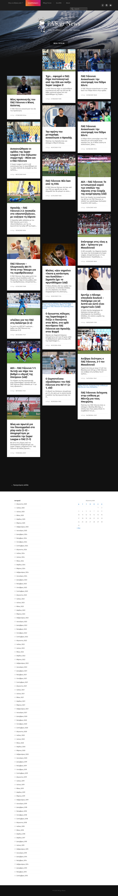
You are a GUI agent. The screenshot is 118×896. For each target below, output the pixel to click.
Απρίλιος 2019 (20, 792)
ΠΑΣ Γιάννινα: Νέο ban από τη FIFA (58, 182)
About (68, 3)
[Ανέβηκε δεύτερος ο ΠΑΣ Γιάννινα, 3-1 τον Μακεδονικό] (94, 341)
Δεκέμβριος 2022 (21, 625)
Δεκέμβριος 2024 (21, 534)
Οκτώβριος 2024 (21, 542)
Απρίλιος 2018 (20, 834)
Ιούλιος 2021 (20, 690)
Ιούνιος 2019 (20, 784)
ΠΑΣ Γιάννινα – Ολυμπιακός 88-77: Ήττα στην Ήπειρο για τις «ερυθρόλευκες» (23, 268)
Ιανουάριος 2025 (21, 530)
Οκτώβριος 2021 (21, 678)
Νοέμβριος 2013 (21, 872)
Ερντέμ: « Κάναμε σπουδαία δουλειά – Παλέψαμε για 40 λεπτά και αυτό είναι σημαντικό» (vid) (92, 300)
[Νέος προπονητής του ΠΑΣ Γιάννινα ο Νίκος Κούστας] (23, 85)
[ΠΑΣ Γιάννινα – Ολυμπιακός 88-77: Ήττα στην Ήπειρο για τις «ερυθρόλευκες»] (23, 248)
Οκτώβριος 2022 (21, 633)
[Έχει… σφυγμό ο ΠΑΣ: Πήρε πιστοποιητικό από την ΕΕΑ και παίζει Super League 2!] (59, 60)
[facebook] (102, 5)
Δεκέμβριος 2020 (21, 716)
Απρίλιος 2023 (20, 610)
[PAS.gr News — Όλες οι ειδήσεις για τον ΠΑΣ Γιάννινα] (42, 25)
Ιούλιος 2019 (20, 781)
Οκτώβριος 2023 (21, 587)
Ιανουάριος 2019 (21, 803)
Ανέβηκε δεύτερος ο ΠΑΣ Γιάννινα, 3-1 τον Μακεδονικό (93, 361)
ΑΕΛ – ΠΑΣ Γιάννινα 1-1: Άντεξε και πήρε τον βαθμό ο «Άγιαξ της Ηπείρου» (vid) (23, 373)
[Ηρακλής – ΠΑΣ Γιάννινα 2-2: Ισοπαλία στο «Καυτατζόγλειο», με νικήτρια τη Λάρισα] (23, 192)
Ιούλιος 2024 (20, 553)
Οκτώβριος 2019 (21, 769)
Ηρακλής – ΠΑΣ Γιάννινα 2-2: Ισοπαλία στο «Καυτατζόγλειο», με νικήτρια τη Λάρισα (22, 212)
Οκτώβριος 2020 (21, 724)
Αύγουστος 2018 (21, 822)
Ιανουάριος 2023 (21, 621)
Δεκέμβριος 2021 (21, 671)
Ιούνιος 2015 (20, 845)
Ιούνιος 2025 (20, 511)
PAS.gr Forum (47, 3)
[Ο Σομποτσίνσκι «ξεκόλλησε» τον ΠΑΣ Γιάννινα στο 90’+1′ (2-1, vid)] (59, 363)
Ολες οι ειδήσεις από (15, 3)
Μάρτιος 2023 (20, 614)
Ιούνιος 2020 (20, 739)
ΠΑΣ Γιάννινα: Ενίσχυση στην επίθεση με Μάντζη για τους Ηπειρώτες (94, 397)
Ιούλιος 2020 (20, 735)
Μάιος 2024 (20, 561)
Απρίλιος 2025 (20, 519)
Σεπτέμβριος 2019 (22, 773)
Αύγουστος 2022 (21, 640)
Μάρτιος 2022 (20, 659)
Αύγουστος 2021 (21, 686)
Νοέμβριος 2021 (21, 674)
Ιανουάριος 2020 (21, 758)
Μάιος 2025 (20, 515)
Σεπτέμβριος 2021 (22, 682)
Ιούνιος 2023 (20, 602)
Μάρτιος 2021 (20, 705)
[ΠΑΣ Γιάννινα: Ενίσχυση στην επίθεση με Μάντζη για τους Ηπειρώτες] (94, 386)
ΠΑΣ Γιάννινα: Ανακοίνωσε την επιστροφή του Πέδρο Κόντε (93, 81)
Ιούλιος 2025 (20, 508)
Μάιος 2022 (20, 652)
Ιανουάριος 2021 (21, 712)
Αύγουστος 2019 (21, 777)
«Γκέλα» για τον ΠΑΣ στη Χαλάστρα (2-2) (22, 321)
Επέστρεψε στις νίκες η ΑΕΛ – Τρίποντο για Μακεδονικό (94, 244)
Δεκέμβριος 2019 (21, 762)
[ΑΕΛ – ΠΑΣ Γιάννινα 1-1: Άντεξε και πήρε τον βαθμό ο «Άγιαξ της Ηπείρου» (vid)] (23, 352)
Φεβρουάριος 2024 (22, 572)
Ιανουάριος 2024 (21, 576)
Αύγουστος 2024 (21, 549)
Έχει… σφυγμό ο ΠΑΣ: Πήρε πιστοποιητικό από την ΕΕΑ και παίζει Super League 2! (58, 81)
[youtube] (110, 5)
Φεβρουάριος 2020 (22, 754)
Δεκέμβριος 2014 (21, 856)
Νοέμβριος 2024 (21, 538)
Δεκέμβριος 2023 (21, 580)
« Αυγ (78, 528)
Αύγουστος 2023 (21, 595)
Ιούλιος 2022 (20, 644)
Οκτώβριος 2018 (21, 815)
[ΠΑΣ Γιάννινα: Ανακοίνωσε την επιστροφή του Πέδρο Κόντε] (94, 60)
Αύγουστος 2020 (21, 731)
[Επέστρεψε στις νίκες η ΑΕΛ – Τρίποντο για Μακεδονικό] (94, 225)
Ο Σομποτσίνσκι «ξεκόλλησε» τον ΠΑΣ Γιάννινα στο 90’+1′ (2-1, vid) (58, 383)
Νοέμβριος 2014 (21, 860)
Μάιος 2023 (20, 606)
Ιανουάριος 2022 (21, 667)
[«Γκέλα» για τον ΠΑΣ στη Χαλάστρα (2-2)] (23, 304)
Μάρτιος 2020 (20, 750)
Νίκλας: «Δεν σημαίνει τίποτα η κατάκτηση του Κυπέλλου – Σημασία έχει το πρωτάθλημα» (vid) (58, 276)
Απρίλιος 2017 (20, 838)
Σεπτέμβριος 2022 (22, 637)
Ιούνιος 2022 (20, 648)
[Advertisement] (23, 61)
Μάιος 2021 (20, 697)
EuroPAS (58, 3)
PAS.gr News (63, 23)
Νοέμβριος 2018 (21, 811)
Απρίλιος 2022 (20, 656)
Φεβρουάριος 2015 (22, 849)
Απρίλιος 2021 (20, 701)
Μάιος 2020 (20, 743)
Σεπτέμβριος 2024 (22, 546)
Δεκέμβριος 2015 (21, 841)
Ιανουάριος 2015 (21, 853)
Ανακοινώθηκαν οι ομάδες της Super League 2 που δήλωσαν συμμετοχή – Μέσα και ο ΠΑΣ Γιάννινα (23, 154)
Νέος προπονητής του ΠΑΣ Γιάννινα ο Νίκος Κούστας (22, 102)
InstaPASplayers (33, 3)
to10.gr (48, 99)
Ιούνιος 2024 (20, 557)
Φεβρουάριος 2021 (22, 709)
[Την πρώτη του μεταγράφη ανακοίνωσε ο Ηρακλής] (59, 116)
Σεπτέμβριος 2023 (22, 591)
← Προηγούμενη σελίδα (19, 485)
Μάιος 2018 (20, 830)
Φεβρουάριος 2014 (22, 864)
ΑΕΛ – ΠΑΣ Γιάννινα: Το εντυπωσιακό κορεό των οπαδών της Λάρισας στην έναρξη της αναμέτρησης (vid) (93, 187)
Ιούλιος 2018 (20, 826)
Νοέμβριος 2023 (21, 584)
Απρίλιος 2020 (20, 747)
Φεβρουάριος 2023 (22, 618)
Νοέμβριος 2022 (21, 629)
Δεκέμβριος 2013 (21, 868)
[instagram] (106, 5)
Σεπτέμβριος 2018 (22, 819)
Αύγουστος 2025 (21, 504)
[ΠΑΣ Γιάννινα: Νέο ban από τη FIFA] (59, 165)
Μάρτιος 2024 (20, 568)
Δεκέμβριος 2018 (21, 807)
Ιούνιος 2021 (20, 693)
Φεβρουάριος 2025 (22, 527)
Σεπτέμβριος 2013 (22, 875)
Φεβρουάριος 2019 (22, 800)
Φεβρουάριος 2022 (22, 663)
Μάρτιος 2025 (20, 523)
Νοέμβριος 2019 (21, 766)
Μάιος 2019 (20, 788)
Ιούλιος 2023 (20, 599)
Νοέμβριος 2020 (21, 720)
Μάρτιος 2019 (20, 796)
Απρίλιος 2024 (20, 565)
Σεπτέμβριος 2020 (22, 728)
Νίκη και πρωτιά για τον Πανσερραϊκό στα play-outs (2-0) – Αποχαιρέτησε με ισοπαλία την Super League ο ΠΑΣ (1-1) (22, 432)
